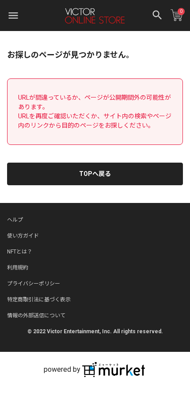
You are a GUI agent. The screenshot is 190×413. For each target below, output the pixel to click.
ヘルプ (15, 220)
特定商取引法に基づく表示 (39, 299)
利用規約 (17, 268)
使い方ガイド (23, 236)
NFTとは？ (19, 252)
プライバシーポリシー (33, 284)
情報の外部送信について (36, 315)
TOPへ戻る (95, 173)
